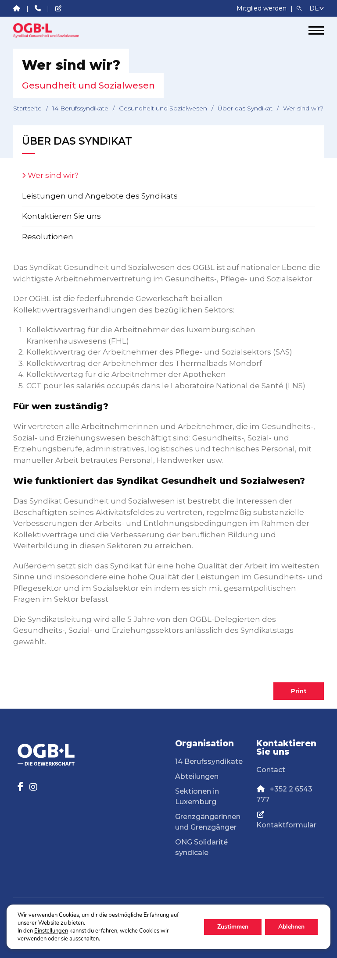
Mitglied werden (262, 8)
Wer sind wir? (53, 175)
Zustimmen (232, 927)
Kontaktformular (286, 825)
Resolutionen (47, 236)
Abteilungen (197, 776)
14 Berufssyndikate (80, 108)
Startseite (27, 108)
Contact (270, 770)
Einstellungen (51, 931)
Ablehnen (291, 927)
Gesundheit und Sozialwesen (163, 108)
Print (298, 691)
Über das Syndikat (245, 108)
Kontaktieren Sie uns (61, 216)
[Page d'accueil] (46, 30)
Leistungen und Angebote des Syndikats (100, 196)
